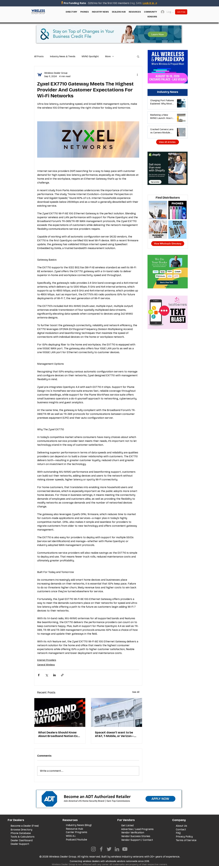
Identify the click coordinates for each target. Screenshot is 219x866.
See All (135, 692)
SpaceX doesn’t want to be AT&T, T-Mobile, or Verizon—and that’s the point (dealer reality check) (114, 734)
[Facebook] (101, 849)
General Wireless (46, 664)
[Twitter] (109, 849)
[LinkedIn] (117, 849)
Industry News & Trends (62, 56)
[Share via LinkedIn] (54, 675)
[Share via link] (62, 675)
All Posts (39, 56)
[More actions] (137, 75)
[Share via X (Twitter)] (46, 675)
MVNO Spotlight (90, 56)
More (108, 56)
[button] (71, 12)
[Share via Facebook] (38, 675)
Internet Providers (46, 660)
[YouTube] (125, 849)
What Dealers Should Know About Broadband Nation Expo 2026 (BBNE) (59, 734)
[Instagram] (93, 849)
